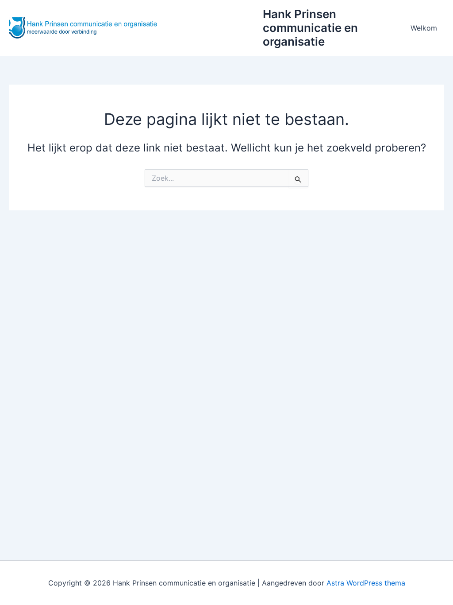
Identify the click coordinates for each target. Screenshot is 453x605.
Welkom (424, 27)
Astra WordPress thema (365, 582)
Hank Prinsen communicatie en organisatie (310, 27)
